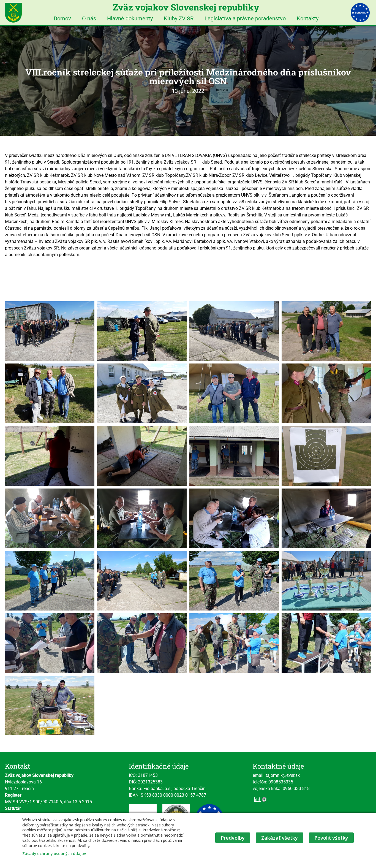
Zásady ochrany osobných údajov (54, 853)
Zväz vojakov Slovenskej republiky (186, 7)
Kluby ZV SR (179, 18)
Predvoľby (233, 837)
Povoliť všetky (331, 837)
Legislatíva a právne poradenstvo (245, 18)
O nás (89, 18)
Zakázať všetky (279, 837)
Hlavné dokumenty (130, 18)
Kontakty (307, 18)
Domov (62, 18)
